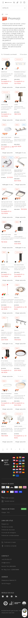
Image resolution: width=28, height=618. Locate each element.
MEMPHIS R (4, 71)
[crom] (19, 423)
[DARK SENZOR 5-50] (7, 162)
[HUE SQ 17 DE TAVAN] (20, 194)
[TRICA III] (20, 322)
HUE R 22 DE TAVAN (19, 360)
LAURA (16, 104)
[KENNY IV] (7, 418)
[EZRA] (7, 322)
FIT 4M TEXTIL (4, 360)
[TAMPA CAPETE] (20, 418)
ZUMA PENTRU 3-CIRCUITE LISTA (18, 170)
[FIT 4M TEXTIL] (7, 353)
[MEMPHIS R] (7, 64)
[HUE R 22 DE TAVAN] (20, 353)
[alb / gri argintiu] (4, 262)
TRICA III (16, 330)
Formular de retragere (9, 532)
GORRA (16, 393)
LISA (2, 297)
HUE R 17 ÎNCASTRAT (6, 393)
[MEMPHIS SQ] (7, 96)
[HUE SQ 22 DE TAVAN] (7, 194)
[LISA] (7, 289)
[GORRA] (20, 385)
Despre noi (5, 524)
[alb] (4, 69)
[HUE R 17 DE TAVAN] (7, 129)
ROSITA (3, 264)
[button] (3, 2)
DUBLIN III (16, 137)
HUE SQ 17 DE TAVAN (19, 201)
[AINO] (20, 226)
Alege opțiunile (7, 87)
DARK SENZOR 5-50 (6, 170)
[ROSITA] (7, 257)
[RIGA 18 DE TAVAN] (20, 257)
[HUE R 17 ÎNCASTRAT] (7, 385)
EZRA (2, 330)
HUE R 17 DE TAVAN (6, 137)
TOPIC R (16, 297)
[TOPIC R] (20, 289)
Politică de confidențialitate (10, 535)
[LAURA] (20, 96)
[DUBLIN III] (20, 129)
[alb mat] (19, 294)
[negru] (2, 69)
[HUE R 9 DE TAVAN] (7, 226)
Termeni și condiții (7, 527)
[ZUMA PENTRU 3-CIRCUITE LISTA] (20, 162)
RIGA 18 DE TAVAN (19, 264)
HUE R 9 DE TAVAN (6, 234)
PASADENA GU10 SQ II (19, 71)
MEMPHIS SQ (4, 104)
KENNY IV (3, 426)
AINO (15, 234)
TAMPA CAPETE (18, 426)
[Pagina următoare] (24, 449)
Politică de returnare (8, 529)
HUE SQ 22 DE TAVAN (6, 201)
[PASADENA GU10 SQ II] (20, 64)
